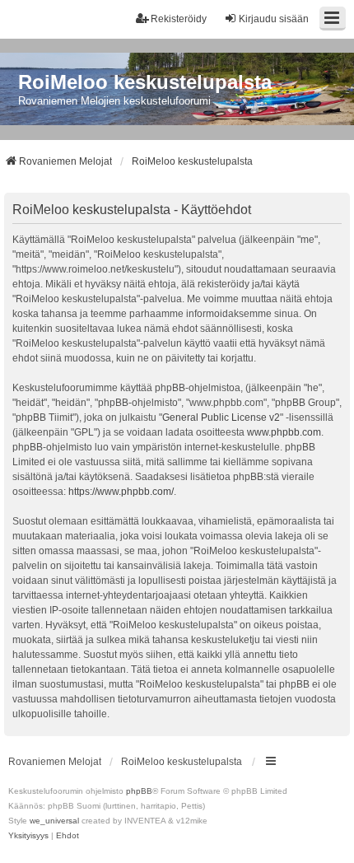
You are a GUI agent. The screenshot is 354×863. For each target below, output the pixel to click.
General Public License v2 (221, 417)
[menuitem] (28, 835)
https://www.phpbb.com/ (121, 491)
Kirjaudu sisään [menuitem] (274, 19)
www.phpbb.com (284, 432)
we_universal (54, 820)
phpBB (139, 790)
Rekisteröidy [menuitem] (179, 19)
